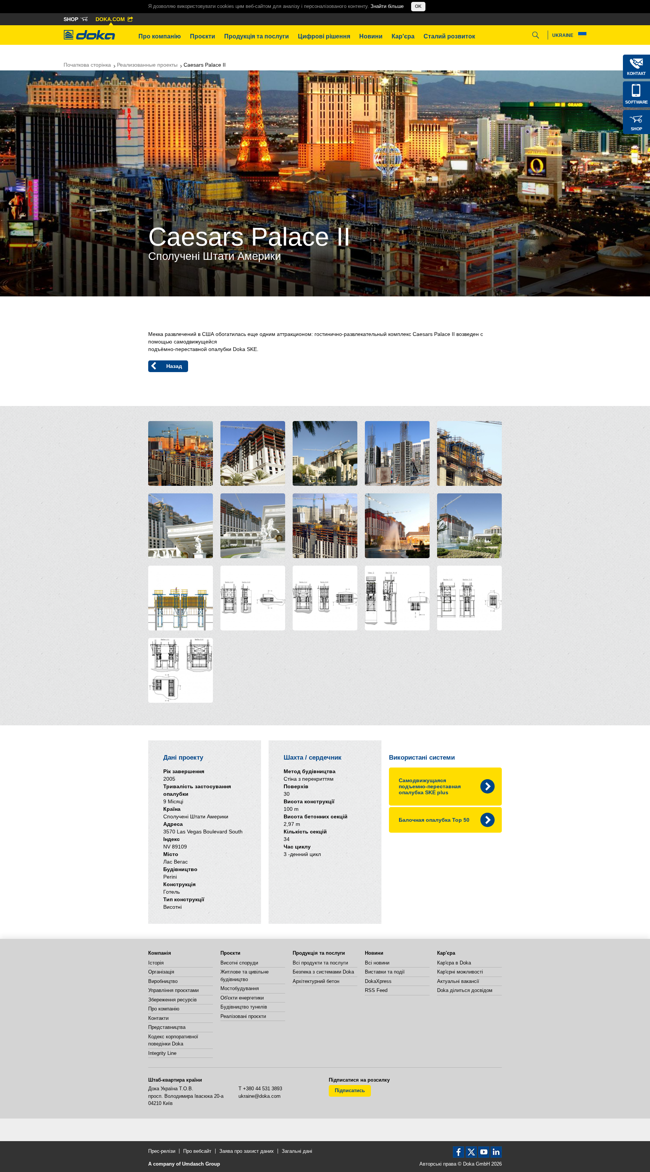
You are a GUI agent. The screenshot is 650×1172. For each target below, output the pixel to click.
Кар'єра (403, 36)
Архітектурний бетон (316, 981)
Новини (371, 36)
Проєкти (202, 36)
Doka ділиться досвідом (464, 990)
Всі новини (377, 963)
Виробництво (163, 981)
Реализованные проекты (147, 65)
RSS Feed (376, 990)
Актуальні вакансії (458, 981)
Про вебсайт (197, 1151)
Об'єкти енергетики (242, 998)
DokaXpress (378, 981)
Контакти (158, 1018)
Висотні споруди (239, 963)
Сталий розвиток (449, 36)
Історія (156, 963)
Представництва (166, 1027)
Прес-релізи (161, 1151)
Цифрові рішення (324, 36)
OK (418, 6)
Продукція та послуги (256, 36)
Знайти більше (387, 6)
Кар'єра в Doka (454, 963)
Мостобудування (239, 988)
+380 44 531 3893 (262, 1088)
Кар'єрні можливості (460, 972)
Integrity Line (162, 1053)
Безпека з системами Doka (323, 972)
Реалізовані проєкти (243, 1016)
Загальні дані (297, 1151)
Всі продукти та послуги (320, 963)
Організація (161, 972)
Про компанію (159, 36)
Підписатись (350, 1090)
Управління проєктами (173, 990)
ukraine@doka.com (259, 1096)
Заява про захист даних (246, 1151)
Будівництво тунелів (243, 1007)
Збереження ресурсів (172, 1000)
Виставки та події (385, 972)
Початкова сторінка (87, 65)
